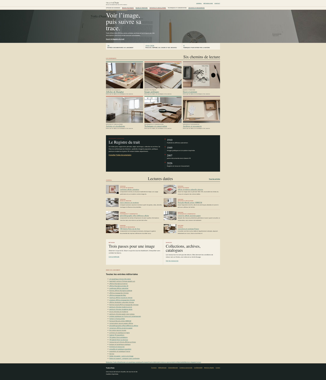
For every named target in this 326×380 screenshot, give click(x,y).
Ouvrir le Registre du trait (115, 39)
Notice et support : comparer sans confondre (124, 358)
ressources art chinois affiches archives (122, 342)
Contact (217, 3)
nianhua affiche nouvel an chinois (120, 298)
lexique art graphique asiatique (119, 344)
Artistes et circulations (158, 7)
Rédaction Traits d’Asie (113, 362)
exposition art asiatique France (188, 229)
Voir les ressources (172, 261)
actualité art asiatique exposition (120, 349)
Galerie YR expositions (116, 335)
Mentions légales (190, 362)
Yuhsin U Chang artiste (117, 319)
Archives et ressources (196, 7)
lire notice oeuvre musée (117, 330)
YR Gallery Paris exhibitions (118, 337)
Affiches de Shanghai (113, 7)
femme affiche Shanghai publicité (120, 291)
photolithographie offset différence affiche (134, 215)
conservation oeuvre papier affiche (121, 323)
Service (111, 354)
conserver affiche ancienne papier (189, 215)
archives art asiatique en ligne (119, 333)
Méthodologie (208, 3)
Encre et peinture (142, 7)
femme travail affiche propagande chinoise (123, 305)
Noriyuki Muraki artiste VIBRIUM (190, 202)
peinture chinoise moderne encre (120, 307)
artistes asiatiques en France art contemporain (125, 316)
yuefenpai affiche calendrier (129, 189)
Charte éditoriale (153, 362)
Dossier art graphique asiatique (131, 362)
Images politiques (128, 7)
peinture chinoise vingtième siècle (120, 309)
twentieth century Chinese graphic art (122, 281)
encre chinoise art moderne (129, 202)
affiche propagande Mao (117, 295)
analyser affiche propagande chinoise (122, 300)
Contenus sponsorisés (166, 362)
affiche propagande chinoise (119, 293)
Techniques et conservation (177, 7)
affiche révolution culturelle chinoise (190, 189)
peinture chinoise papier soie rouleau (122, 314)
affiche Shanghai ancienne (118, 284)
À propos (145, 362)
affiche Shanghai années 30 (118, 286)
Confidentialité (179, 362)
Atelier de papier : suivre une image (121, 356)
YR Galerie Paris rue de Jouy (130, 229)
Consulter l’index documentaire (120, 155)
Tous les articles (214, 179)
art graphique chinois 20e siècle (120, 279)
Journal (199, 3)
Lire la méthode (114, 257)
